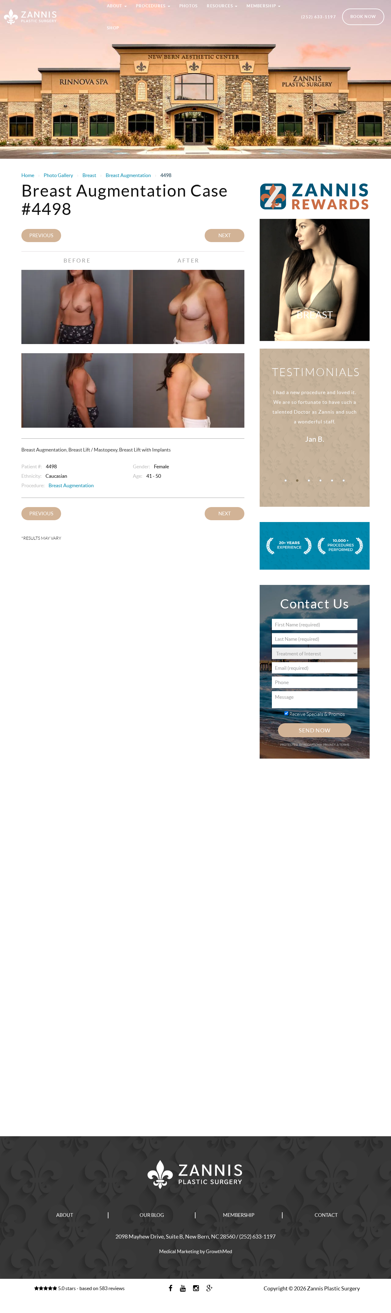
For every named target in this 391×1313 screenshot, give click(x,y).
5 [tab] (332, 480)
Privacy (330, 744)
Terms (344, 744)
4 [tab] (320, 480)
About (64, 1215)
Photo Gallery (58, 175)
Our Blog (152, 1215)
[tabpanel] (314, 423)
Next (224, 235)
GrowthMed (219, 1251)
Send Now (315, 730)
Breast (89, 175)
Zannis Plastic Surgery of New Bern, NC (49, 7)
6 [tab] (343, 480)
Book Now (363, 16)
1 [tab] (285, 480)
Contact (326, 1215)
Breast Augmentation (128, 175)
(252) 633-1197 (318, 17)
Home (27, 175)
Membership (238, 1215)
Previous (41, 235)
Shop (113, 28)
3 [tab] (309, 480)
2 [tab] (297, 480)
